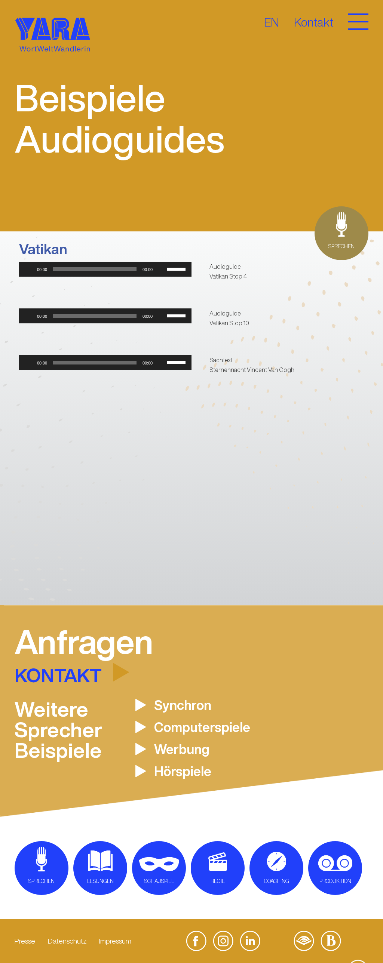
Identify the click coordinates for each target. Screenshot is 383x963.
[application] (105, 269)
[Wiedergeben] (29, 269)
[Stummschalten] (161, 269)
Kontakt (313, 22)
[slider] (177, 268)
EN (271, 22)
